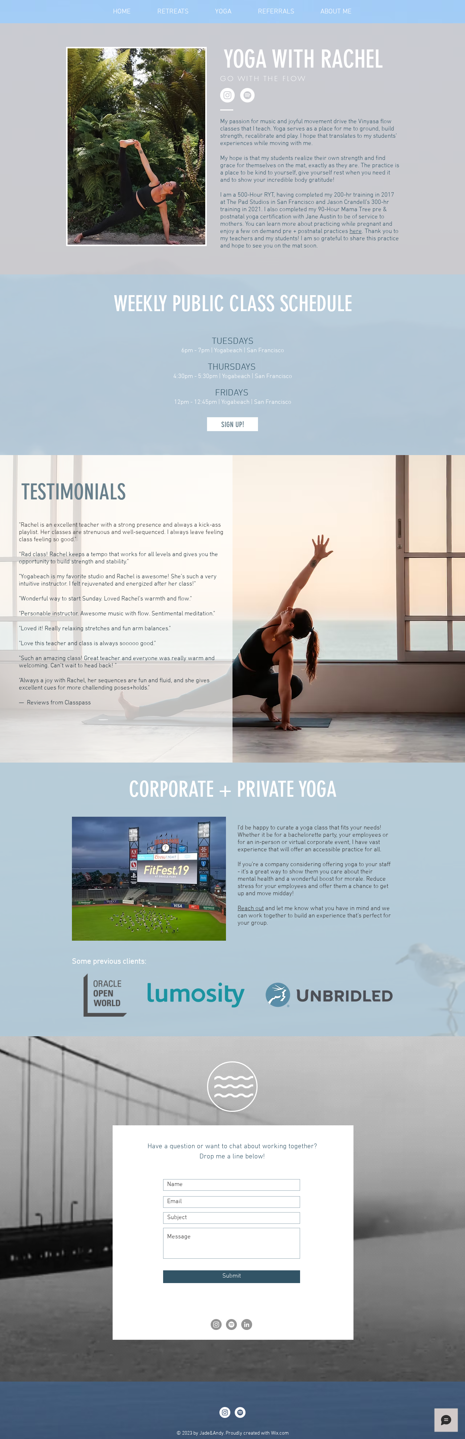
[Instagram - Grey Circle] (216, 1324)
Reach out (251, 908)
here (355, 231)
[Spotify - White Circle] (247, 95)
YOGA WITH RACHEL (303, 59)
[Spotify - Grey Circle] (231, 1324)
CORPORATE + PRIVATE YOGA (233, 789)
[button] (149, 879)
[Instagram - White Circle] (227, 95)
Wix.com (280, 1433)
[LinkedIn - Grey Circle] (246, 1324)
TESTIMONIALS (73, 492)
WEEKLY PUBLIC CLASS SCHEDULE (233, 304)
